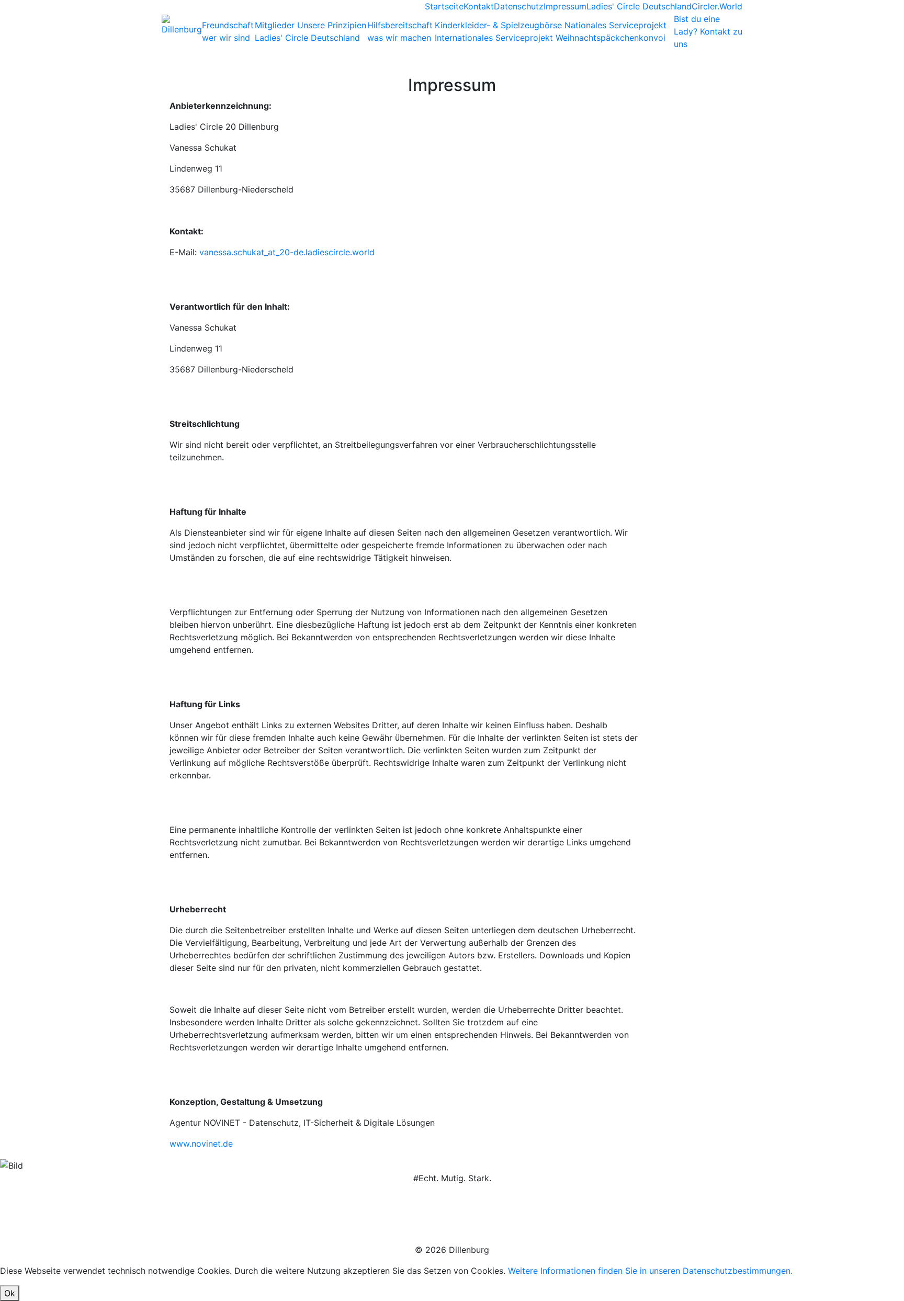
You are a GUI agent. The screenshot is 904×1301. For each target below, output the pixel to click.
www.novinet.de (201, 1143)
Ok (9, 1293)
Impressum (565, 6)
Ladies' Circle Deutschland (639, 6)
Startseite (444, 6)
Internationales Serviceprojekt (495, 37)
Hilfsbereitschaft (400, 31)
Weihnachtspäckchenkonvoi (610, 37)
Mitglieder (276, 25)
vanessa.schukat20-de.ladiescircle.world (287, 252)
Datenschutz (519, 6)
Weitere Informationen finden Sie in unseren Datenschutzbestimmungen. (650, 1270)
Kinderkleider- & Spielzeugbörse (499, 25)
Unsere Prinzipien (331, 25)
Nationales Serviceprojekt (615, 25)
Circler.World (717, 6)
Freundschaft (228, 31)
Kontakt (479, 6)
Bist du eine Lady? (708, 31)
